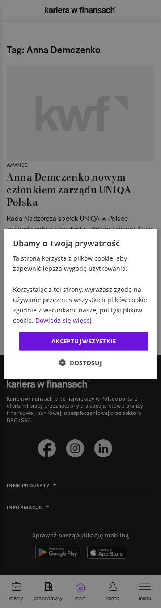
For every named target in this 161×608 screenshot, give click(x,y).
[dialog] (80, 304)
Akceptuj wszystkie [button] (83, 341)
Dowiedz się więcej (63, 320)
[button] (80, 362)
